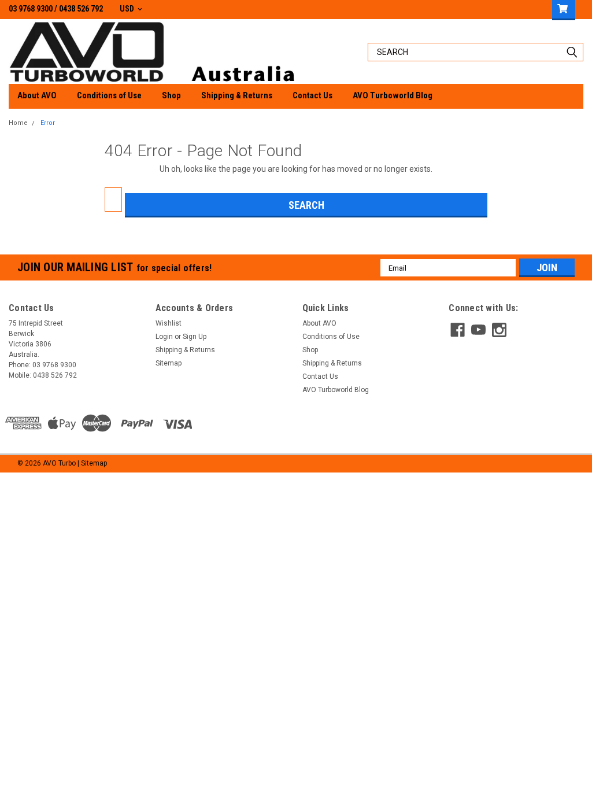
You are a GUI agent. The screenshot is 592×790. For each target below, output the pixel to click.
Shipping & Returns (236, 95)
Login (164, 337)
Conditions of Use (109, 95)
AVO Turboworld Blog (392, 95)
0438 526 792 (81, 8)
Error (47, 123)
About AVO (37, 95)
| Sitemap (92, 463)
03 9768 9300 (31, 8)
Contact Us (312, 95)
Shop (171, 95)
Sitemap (169, 363)
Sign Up (194, 337)
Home (18, 123)
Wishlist (169, 323)
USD (128, 8)
